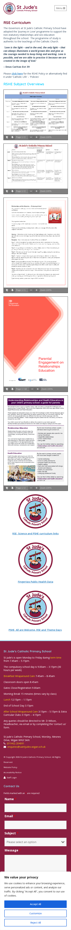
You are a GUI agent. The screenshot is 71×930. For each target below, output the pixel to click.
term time (55, 657)
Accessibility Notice (13, 772)
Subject (11, 833)
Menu (61, 8)
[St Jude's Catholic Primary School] (20, 8)
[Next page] (12, 137)
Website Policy (10, 767)
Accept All (35, 904)
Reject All (35, 922)
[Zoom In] (36, 137)
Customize (35, 913)
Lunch (7, 699)
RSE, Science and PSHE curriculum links (35, 533)
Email (10, 816)
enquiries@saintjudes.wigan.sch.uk (26, 746)
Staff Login (12, 777)
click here (17, 73)
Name (10, 799)
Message (12, 850)
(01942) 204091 (15, 743)
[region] (35, 901)
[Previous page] (6, 137)
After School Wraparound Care (21, 711)
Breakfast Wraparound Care (19, 676)
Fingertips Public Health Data (35, 581)
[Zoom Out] (31, 137)
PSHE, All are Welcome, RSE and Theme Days (35, 630)
